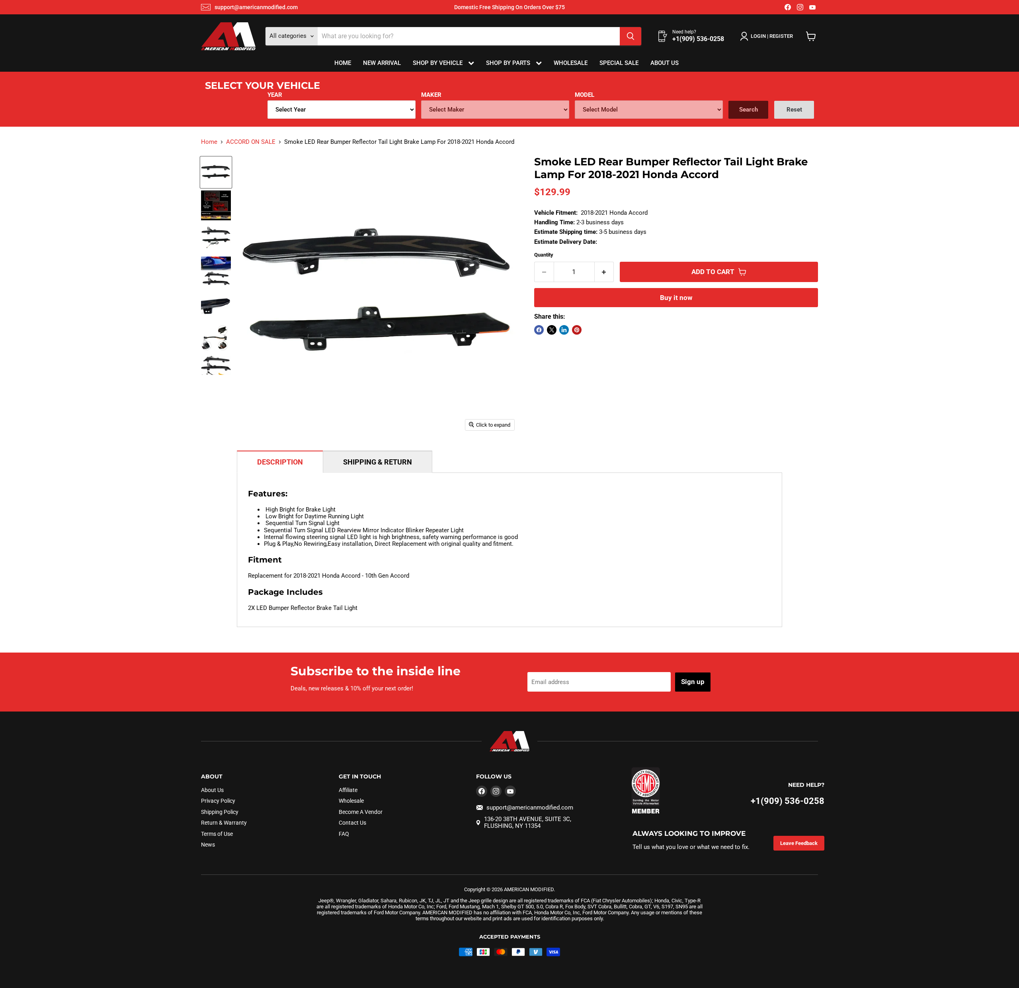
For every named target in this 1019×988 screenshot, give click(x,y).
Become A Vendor (361, 812)
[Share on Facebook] (539, 330)
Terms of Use (217, 834)
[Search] (630, 36)
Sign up (693, 682)
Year (274, 94)
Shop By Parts (509, 63)
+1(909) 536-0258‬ (787, 801)
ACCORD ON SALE (250, 142)
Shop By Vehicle (438, 63)
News (208, 844)
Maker (431, 94)
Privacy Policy (218, 801)
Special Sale (618, 63)
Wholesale (571, 63)
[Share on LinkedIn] (564, 330)
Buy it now (676, 298)
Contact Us (352, 822)
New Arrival (382, 63)
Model (584, 94)
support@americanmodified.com (256, 7)
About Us (664, 63)
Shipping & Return (377, 462)
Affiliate (348, 790)
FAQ (344, 834)
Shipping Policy (219, 812)
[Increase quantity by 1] (604, 272)
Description (280, 462)
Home (342, 63)
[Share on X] (551, 330)
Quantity (543, 255)
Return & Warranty (224, 822)
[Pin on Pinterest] (577, 330)
